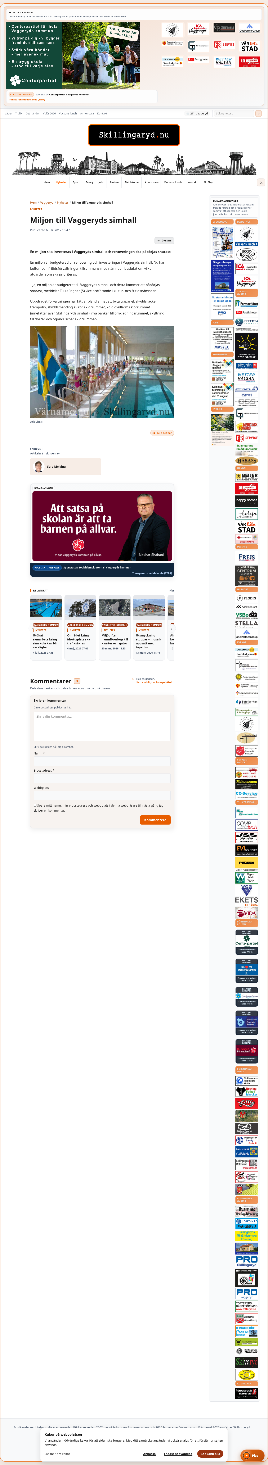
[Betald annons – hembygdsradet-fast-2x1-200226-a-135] (246, 1331)
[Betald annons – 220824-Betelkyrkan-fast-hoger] (246, 702)
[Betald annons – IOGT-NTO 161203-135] (246, 1223)
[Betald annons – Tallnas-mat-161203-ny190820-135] (246, 233)
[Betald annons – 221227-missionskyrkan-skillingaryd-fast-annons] (246, 712)
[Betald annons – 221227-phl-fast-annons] (198, 60)
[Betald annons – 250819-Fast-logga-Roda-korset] (246, 539)
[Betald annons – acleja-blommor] (246, 514)
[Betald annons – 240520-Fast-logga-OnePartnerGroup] (250, 28)
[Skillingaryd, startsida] (134, 135)
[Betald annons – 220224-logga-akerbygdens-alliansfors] (246, 677)
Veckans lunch (68, 113)
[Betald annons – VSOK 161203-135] (246, 1116)
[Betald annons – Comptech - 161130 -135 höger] (246, 825)
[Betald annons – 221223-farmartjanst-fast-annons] (246, 303)
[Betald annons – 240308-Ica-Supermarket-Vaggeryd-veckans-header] (198, 29)
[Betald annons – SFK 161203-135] (246, 1081)
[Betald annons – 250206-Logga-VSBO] (246, 615)
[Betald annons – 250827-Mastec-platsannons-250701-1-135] (222, 339)
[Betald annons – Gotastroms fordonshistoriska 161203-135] (246, 1374)
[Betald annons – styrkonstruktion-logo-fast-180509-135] (246, 812)
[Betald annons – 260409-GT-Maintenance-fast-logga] (198, 46)
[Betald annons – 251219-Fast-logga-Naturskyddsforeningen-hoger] (246, 1342)
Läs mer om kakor (57, 1454)
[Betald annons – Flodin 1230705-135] (246, 598)
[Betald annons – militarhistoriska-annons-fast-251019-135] (246, 1236)
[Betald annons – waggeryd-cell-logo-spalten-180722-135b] (246, 878)
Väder (8, 113)
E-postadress (44, 770)
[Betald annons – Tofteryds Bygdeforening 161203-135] (246, 1306)
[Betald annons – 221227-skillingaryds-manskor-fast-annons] (246, 1351)
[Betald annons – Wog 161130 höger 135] (246, 890)
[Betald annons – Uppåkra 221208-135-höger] (246, 901)
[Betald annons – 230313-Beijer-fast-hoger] (246, 477)
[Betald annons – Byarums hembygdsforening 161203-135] (246, 1211)
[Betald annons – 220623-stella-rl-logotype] (246, 624)
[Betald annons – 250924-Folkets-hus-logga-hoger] (246, 576)
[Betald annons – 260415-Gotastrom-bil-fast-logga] (224, 28)
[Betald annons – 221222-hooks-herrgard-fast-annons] (246, 255)
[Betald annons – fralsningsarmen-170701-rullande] (246, 751)
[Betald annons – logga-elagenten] (250, 61)
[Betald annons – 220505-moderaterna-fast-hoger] (247, 1022)
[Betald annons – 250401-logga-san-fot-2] (246, 346)
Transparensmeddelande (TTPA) (27, 99)
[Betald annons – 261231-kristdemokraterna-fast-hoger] (247, 969)
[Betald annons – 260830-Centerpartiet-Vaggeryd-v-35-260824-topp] (82, 55)
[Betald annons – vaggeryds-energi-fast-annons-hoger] (246, 1393)
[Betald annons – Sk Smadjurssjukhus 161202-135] (246, 449)
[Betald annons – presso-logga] (246, 864)
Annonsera (87, 113)
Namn (39, 753)
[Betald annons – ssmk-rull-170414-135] (246, 1164)
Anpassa (149, 1454)
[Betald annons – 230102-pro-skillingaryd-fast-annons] (246, 1261)
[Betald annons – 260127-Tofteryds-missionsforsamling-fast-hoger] (246, 665)
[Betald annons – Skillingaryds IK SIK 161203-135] (246, 1103)
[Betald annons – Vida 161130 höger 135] (246, 913)
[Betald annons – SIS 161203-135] (246, 1091)
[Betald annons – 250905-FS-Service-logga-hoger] (224, 45)
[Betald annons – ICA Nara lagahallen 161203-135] (246, 268)
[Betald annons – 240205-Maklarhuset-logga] (246, 607)
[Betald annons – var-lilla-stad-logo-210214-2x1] (250, 46)
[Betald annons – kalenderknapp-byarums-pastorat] (173, 61)
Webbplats (41, 788)
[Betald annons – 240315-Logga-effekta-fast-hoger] (246, 322)
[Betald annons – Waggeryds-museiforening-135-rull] (246, 1249)
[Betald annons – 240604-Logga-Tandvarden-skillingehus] (246, 329)
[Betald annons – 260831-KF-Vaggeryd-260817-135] (222, 394)
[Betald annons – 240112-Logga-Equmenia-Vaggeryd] (246, 693)
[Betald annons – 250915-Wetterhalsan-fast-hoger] (224, 62)
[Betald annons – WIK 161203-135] (246, 1140)
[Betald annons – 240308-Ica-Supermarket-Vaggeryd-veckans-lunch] (246, 282)
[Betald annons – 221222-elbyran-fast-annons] (246, 366)
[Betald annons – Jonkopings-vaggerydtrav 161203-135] (246, 1128)
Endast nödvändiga (178, 1454)
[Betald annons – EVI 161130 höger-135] (246, 850)
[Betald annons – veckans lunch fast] (246, 244)
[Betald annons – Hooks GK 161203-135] (246, 1189)
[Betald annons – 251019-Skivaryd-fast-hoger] (246, 1362)
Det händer (33, 113)
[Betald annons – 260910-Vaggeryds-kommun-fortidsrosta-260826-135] (222, 370)
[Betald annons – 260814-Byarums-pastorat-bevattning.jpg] (222, 430)
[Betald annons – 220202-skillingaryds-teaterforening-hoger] (246, 1278)
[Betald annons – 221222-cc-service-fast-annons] (246, 794)
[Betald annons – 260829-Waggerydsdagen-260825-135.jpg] (222, 242)
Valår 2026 (49, 113)
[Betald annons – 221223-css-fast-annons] (246, 402)
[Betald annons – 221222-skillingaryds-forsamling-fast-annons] (173, 43)
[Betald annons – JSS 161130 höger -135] (246, 837)
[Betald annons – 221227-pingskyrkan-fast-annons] (246, 738)
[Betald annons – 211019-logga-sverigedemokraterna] (247, 996)
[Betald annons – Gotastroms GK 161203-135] (246, 1151)
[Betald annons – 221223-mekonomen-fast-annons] (246, 784)
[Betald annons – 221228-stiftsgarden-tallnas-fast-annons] (173, 30)
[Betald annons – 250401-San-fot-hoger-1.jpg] (246, 427)
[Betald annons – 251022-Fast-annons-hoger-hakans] (246, 461)
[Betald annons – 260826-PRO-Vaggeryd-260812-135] (222, 306)
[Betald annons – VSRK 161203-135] (246, 1177)
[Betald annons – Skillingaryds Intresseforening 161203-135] (246, 1318)
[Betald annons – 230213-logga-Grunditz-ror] (246, 391)
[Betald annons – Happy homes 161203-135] (246, 501)
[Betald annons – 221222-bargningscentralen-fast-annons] (246, 772)
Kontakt (102, 113)
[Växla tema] (261, 182)
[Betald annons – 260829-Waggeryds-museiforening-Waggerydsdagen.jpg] (222, 276)
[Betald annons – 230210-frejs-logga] (246, 557)
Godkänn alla (210, 1454)
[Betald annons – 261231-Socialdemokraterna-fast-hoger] (247, 1050)
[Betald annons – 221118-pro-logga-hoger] (246, 1293)
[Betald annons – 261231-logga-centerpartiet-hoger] (247, 941)
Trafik (18, 113)
